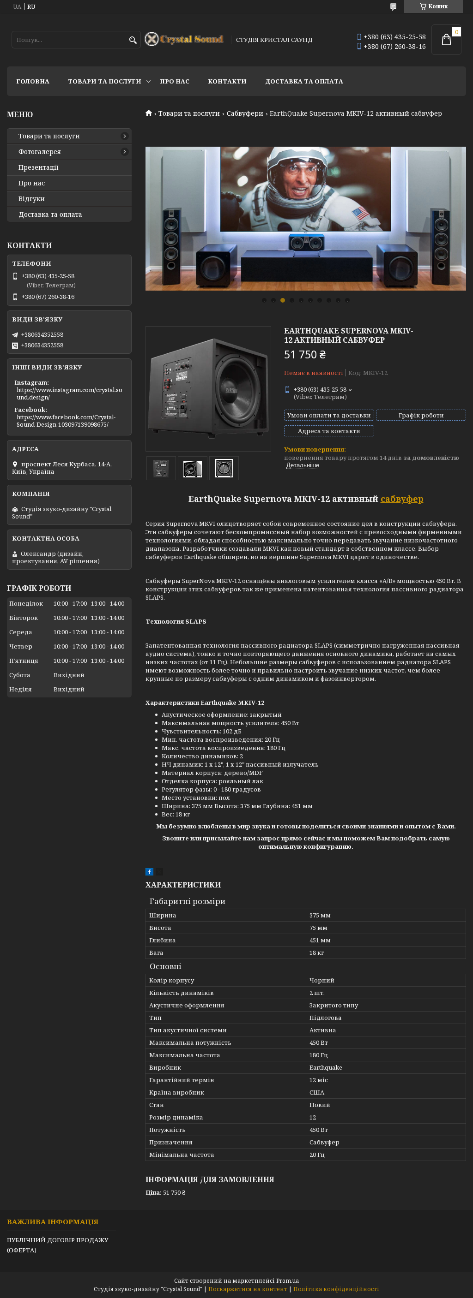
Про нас (174, 81)
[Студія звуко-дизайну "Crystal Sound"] (184, 39)
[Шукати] (133, 40)
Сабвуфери (245, 113)
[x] (159, 873)
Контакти (227, 81)
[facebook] (149, 873)
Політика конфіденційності (336, 1289)
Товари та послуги (104, 81)
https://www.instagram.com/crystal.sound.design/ (69, 393)
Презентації (38, 167)
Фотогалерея (39, 152)
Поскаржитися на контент (247, 1289)
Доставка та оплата (304, 81)
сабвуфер (402, 498)
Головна (32, 81)
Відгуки (31, 199)
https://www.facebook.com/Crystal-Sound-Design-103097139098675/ (66, 420)
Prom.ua (287, 1281)
